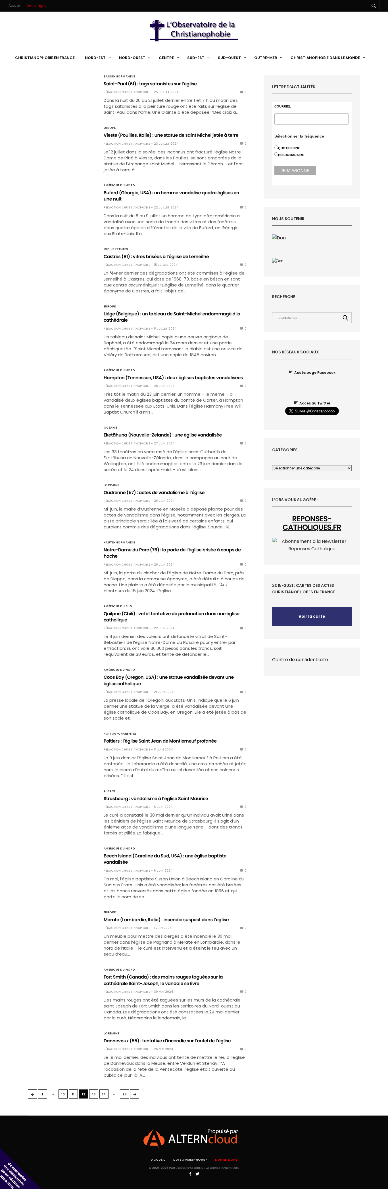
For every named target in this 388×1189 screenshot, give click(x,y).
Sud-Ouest (229, 57)
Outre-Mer (265, 57)
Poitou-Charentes (120, 733)
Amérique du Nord (119, 185)
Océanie (111, 427)
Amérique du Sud (118, 606)
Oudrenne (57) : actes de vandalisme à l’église (154, 492)
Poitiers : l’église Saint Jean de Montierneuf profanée (160, 741)
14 (104, 1094)
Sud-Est (196, 57)
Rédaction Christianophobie (127, 92)
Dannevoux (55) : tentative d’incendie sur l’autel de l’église (167, 1041)
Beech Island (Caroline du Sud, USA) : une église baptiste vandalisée (165, 859)
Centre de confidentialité (300, 659)
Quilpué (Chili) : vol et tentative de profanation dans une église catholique (171, 616)
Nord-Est (95, 57)
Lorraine (111, 485)
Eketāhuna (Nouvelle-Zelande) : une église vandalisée (163, 435)
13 (93, 1094)
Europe (110, 128)
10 (63, 1094)
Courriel (282, 106)
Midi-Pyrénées (116, 249)
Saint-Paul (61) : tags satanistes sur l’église (150, 84)
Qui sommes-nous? (190, 1159)
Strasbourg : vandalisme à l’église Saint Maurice (156, 798)
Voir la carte (312, 616)
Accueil (14, 5)
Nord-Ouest (132, 57)
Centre (166, 57)
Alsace (110, 791)
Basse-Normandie (119, 76)
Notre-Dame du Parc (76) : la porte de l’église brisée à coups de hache (172, 553)
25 (124, 1094)
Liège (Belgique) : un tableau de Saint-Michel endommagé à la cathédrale (172, 317)
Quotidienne (289, 148)
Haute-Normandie (119, 542)
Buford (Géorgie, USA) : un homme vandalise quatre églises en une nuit (171, 195)
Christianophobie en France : (45, 57)
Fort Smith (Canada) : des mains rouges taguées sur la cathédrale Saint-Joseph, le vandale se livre (163, 980)
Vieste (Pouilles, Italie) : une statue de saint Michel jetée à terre (171, 135)
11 (73, 1094)
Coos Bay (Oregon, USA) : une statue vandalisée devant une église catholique (169, 680)
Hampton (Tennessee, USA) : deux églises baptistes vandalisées (173, 377)
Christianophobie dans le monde (325, 57)
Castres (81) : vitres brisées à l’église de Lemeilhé (156, 256)
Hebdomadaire (291, 155)
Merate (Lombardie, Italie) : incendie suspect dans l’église (166, 919)
